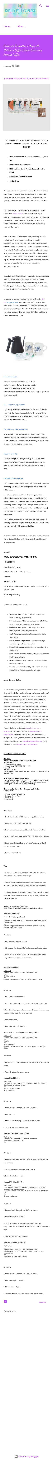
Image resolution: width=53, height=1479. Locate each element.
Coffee (20, 214)
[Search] (40, 5)
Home (7, 26)
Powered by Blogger (28, 1456)
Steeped (15, 214)
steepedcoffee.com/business (26, 744)
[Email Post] (5, 1302)
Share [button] (42, 1302)
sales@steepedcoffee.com (32, 741)
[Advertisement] (26, 1416)
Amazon (6, 731)
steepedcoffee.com (32, 728)
